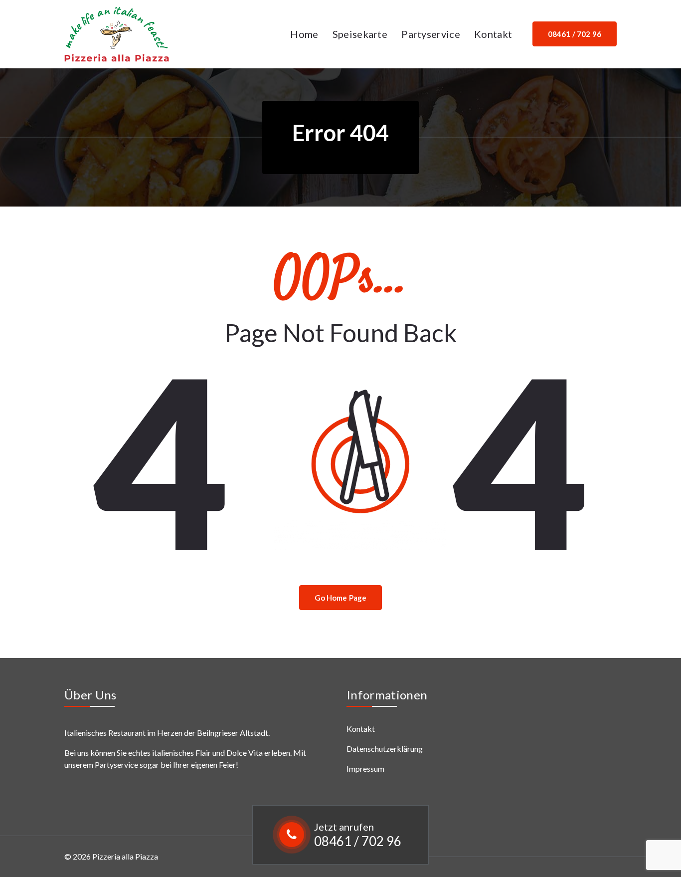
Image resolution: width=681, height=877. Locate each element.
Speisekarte (360, 34)
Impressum (365, 768)
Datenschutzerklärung (384, 748)
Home (304, 34)
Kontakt (493, 34)
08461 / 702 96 (357, 841)
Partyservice (430, 34)
